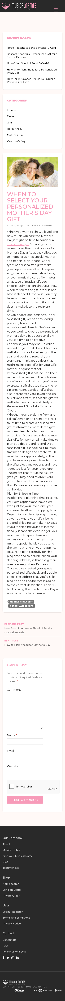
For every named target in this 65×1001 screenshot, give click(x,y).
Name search (11, 884)
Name (12, 735)
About (6, 844)
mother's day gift (21, 602)
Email (11, 750)
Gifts (9, 122)
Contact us (9, 940)
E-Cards (11, 110)
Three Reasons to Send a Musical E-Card (31, 47)
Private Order (11, 895)
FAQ (5, 946)
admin (25, 225)
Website (12, 766)
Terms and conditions (16, 917)
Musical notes (11, 850)
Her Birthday (14, 128)
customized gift (18, 244)
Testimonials (11, 868)
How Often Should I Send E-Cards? (28, 63)
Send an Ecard (12, 890)
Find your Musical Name (18, 856)
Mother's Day (15, 135)
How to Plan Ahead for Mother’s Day (27, 642)
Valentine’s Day (16, 141)
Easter (11, 116)
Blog (5, 862)
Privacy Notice (12, 923)
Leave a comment (41, 225)
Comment (14, 689)
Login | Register (13, 912)
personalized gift (21, 606)
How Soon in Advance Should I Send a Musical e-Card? (28, 628)
